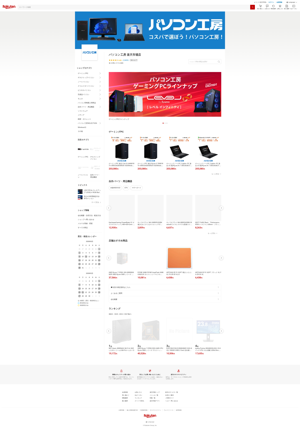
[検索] (252, 7)
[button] (291, 2)
